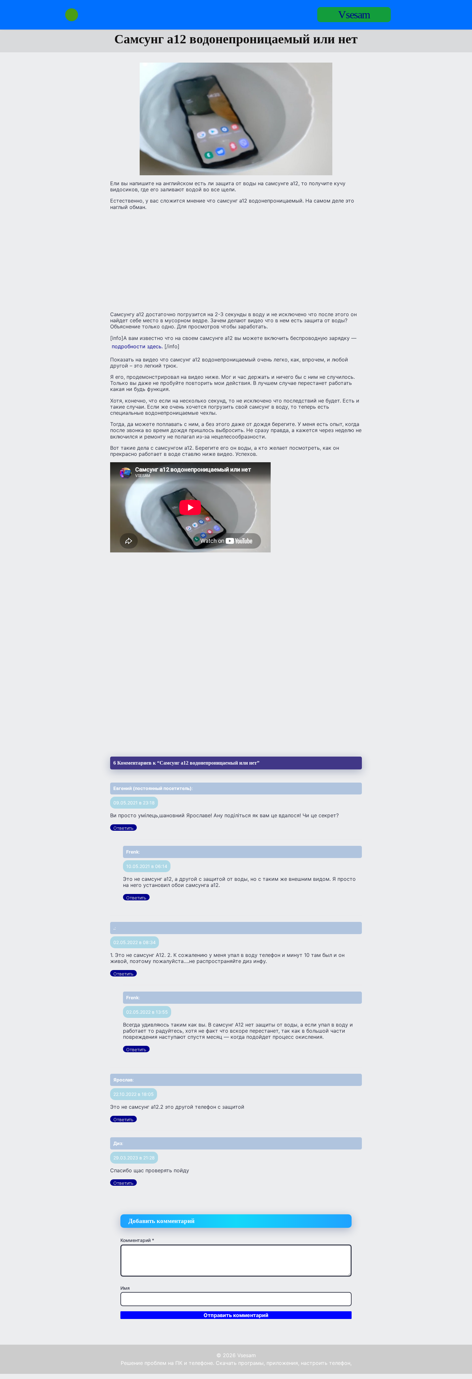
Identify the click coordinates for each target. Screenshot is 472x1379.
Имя (125, 1288)
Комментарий (137, 1240)
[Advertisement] (236, 260)
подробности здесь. (137, 346)
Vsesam (354, 15)
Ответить (123, 828)
